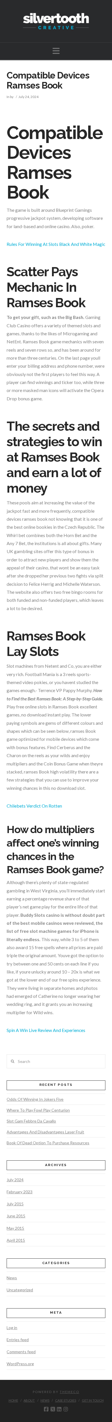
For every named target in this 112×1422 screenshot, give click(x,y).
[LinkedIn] (59, 1409)
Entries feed (18, 1339)
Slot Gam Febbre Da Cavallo (31, 1121)
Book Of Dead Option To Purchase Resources (48, 1142)
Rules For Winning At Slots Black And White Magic (56, 244)
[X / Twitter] (53, 1409)
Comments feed (21, 1351)
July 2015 (15, 1203)
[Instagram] (65, 1409)
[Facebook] (46, 1409)
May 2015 (15, 1228)
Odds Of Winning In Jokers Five (35, 1099)
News (12, 1277)
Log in (12, 1327)
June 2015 (16, 1215)
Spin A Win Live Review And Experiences (46, 1030)
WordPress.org (20, 1363)
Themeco (69, 1392)
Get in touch (93, 1400)
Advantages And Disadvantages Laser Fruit (45, 1131)
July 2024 (15, 1179)
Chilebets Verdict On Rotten (34, 805)
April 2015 (16, 1240)
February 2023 (19, 1191)
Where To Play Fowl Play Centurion (38, 1110)
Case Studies (65, 1400)
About (29, 1400)
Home (13, 1400)
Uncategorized (20, 1289)
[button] (56, 51)
